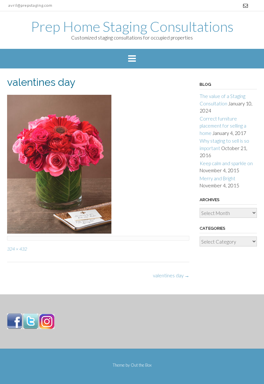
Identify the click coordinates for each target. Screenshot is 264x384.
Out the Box (141, 365)
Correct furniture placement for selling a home (223, 126)
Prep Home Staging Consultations (132, 26)
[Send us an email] (245, 5)
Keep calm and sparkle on (226, 163)
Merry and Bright (217, 178)
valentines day (171, 275)
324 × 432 (17, 249)
